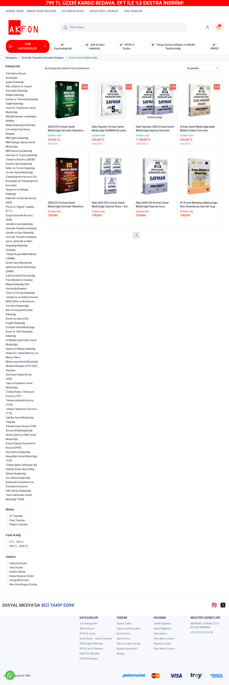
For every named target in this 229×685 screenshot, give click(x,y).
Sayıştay (10, 370)
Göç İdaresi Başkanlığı (18, 452)
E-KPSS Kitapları (89, 658)
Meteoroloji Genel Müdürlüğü (22, 361)
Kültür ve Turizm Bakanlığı (20, 168)
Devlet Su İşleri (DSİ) (17, 318)
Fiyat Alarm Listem (164, 648)
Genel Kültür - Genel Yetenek (96, 638)
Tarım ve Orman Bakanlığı (20, 292)
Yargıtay (10, 421)
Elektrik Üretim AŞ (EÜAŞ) (20, 469)
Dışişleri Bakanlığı (15, 323)
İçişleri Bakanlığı (15, 82)
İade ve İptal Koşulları (128, 628)
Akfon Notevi (87, 628)
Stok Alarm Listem (164, 638)
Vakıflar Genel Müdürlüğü (20, 417)
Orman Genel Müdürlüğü (19, 172)
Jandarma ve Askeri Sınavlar (22, 297)
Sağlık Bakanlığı (14, 103)
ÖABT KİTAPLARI (89, 653)
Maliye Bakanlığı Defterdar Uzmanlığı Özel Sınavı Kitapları (20, 129)
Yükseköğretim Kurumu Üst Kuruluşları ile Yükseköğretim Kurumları (22, 181)
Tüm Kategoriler (89, 623)
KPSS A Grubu (88, 633)
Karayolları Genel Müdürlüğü (21, 456)
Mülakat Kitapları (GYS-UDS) (21, 366)
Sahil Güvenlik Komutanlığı (20, 275)
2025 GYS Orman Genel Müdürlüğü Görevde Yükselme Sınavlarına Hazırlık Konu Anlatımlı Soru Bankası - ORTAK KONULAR (66, 204)
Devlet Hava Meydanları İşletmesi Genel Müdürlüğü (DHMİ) (21, 267)
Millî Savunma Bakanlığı (19, 150)
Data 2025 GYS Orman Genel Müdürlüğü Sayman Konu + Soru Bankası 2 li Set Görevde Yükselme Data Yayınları (110, 204)
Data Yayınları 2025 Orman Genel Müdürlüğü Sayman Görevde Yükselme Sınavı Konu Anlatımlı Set (155, 128)
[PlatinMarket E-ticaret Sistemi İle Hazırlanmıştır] (134, 676)
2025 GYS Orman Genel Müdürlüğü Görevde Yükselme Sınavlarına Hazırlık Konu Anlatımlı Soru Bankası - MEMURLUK (65, 128)
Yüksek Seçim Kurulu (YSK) (21, 426)
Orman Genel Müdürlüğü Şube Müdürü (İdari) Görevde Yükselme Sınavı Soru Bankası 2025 (197, 128)
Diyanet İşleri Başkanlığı (19, 163)
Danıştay (11, 249)
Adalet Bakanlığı (15, 95)
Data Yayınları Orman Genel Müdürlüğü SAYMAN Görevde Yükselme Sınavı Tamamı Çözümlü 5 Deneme (109, 128)
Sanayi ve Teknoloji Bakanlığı (22, 99)
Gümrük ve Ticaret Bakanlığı (21, 155)
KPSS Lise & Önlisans (91, 648)
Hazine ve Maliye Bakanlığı (20, 348)
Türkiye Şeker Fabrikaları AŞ (21, 464)
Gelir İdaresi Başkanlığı (18, 490)
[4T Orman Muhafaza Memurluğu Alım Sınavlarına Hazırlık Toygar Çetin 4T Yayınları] (199, 175)
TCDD (9, 460)
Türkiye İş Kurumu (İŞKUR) (20, 159)
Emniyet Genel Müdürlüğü (20, 327)
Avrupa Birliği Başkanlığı (19, 430)
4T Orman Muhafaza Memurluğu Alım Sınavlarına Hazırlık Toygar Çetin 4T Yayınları (199, 204)
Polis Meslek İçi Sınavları (19, 280)
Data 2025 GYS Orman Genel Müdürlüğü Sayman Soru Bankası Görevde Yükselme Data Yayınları (155, 204)
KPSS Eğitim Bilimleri (91, 643)
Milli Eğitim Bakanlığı (17, 138)
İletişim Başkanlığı (16, 473)
